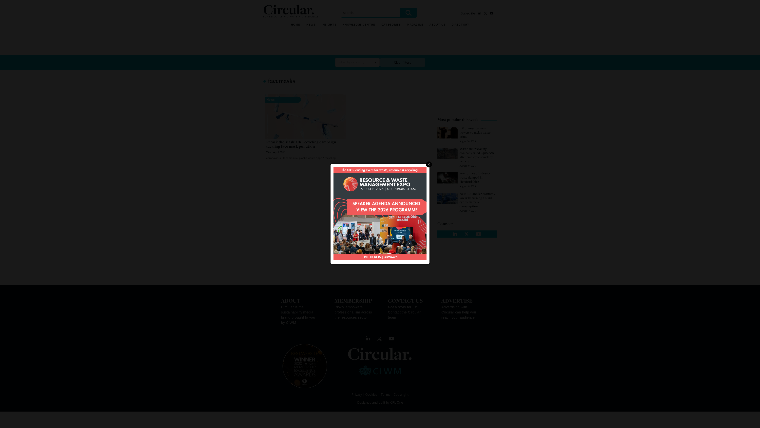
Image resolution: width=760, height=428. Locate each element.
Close (429, 164)
